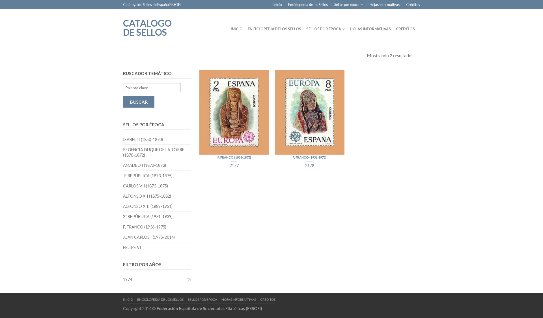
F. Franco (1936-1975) (234, 157)
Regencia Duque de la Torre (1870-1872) (153, 152)
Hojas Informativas (385, 4)
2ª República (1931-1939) (148, 216)
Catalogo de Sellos (147, 27)
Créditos (413, 4)
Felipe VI (132, 247)
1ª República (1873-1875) (148, 175)
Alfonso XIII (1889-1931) (148, 206)
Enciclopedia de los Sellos (308, 4)
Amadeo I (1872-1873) (144, 165)
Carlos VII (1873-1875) (145, 185)
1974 (127, 279)
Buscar (139, 101)
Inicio (277, 4)
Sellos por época (346, 4)
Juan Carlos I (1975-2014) (149, 237)
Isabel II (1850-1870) (143, 139)
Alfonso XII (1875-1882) (147, 196)
